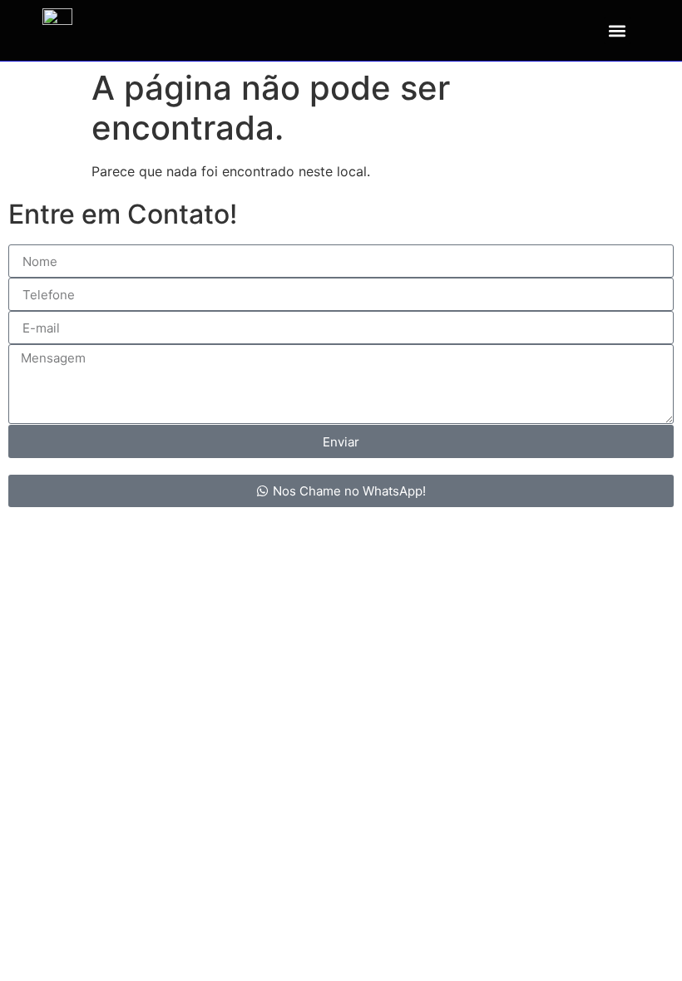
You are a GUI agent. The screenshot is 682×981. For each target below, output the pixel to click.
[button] (617, 30)
